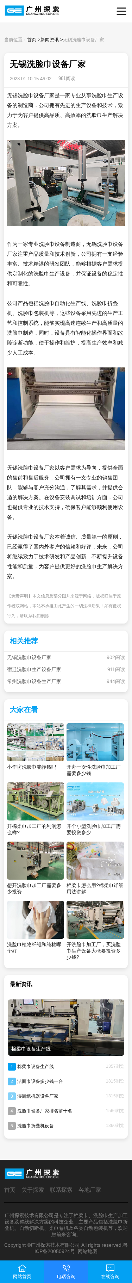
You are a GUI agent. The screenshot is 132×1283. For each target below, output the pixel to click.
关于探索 (32, 1190)
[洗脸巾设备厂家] (16, 11)
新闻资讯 (49, 39)
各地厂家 (89, 1190)
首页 (31, 39)
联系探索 (61, 1190)
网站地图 (88, 1251)
